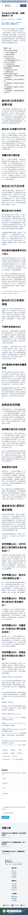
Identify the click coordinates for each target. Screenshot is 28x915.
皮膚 (4, 141)
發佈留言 (5, 817)
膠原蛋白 (23, 137)
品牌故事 (14, 873)
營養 (9, 115)
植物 (17, 169)
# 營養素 (12, 753)
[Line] (4, 911)
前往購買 (23, 5)
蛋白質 (20, 141)
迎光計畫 (14, 884)
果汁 (6, 234)
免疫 (23, 167)
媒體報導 (14, 898)
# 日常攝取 (19, 753)
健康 (20, 113)
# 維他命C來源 (6, 756)
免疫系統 (16, 147)
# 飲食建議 (5, 753)
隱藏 (10, 48)
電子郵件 (5, 783)
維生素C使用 (19, 19)
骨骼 (7, 141)
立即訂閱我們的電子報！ (9, 813)
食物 (22, 194)
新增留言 (5, 793)
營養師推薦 (14, 896)
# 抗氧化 (20, 750)
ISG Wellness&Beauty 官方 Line (10, 733)
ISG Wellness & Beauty (18, 909)
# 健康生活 (5, 750)
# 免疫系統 (14, 756)
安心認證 (14, 875)
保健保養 (14, 886)
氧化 (11, 139)
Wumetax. (17, 913)
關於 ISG (14, 871)
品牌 (13, 240)
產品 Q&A (14, 890)
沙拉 (10, 234)
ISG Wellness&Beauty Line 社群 (10, 745)
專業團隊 (14, 877)
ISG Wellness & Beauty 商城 (14, 717)
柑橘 (21, 215)
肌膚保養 (14, 888)
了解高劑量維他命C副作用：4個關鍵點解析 (13, 851)
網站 (4, 788)
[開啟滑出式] (2, 5)
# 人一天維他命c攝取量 (17, 759)
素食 (23, 175)
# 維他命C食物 (6, 759)
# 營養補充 (12, 750)
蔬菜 (4, 270)
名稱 (4, 778)
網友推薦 (14, 900)
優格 (3, 348)
